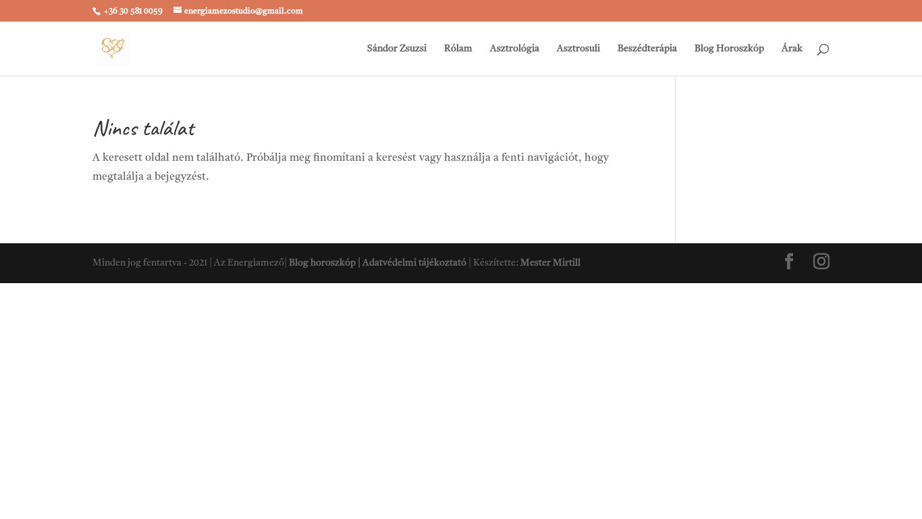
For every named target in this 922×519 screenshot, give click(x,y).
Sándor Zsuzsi (397, 48)
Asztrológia (514, 48)
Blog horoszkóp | (325, 263)
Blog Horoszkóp (729, 48)
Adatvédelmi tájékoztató (414, 263)
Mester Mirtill (550, 263)
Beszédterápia (647, 48)
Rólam (458, 48)
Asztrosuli (578, 48)
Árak (792, 48)
